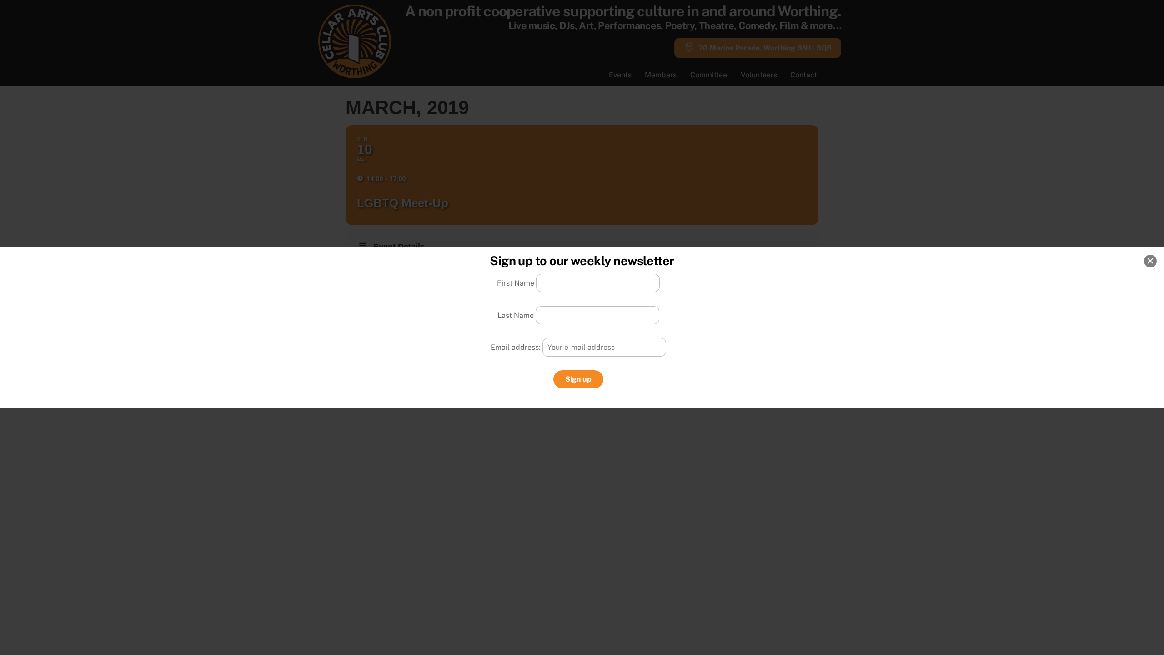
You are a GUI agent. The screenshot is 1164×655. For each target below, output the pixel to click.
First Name (515, 283)
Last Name (515, 315)
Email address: (516, 347)
